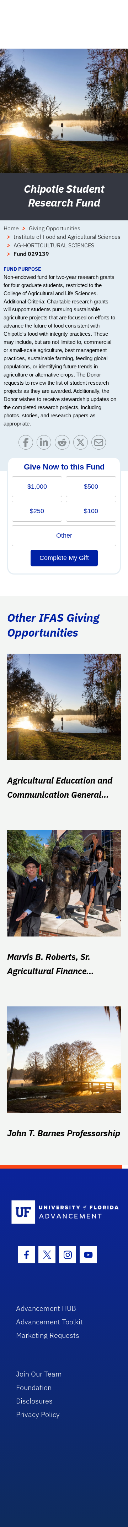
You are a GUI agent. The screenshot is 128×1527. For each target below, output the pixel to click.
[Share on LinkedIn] (46, 444)
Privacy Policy (38, 1414)
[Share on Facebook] (27, 444)
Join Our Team (39, 1374)
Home (11, 228)
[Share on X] (82, 444)
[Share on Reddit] (64, 444)
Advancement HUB (46, 1308)
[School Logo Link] (60, 1212)
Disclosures (34, 1401)
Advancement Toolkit (49, 1321)
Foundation (34, 1387)
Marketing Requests (47, 1335)
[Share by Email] (100, 444)
